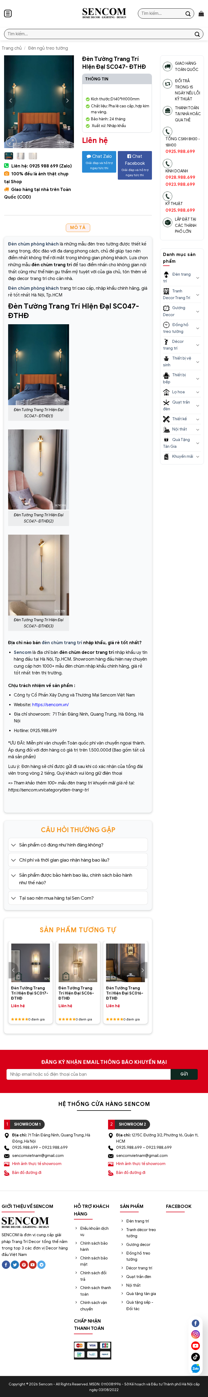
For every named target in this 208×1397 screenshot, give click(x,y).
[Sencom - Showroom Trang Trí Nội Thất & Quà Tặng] (104, 13)
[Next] (67, 101)
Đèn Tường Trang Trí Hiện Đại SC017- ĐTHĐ (29, 993)
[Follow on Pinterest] (24, 1265)
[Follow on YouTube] (33, 1265)
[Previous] (11, 101)
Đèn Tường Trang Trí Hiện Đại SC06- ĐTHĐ (76, 993)
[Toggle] (13, 845)
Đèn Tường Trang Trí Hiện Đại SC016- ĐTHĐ (124, 993)
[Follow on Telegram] (41, 1265)
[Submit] (188, 13)
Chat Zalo (99, 162)
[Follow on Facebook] (6, 1265)
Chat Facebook (134, 165)
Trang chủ (12, 48)
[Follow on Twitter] (15, 1265)
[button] (8, 13)
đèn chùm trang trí (62, 642)
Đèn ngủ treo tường (48, 48)
